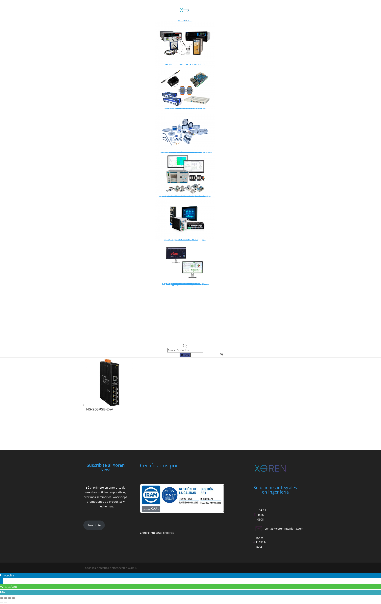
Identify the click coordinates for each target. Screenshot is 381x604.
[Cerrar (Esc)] (13, 598)
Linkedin (7, 575)
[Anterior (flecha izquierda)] (1, 602)
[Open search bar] (185, 347)
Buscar (185, 355)
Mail (3, 592)
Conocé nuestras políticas (157, 533)
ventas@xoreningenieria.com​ (284, 528)
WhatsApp (8, 587)
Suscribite (94, 525)
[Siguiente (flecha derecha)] (5, 602)
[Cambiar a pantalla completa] (5, 598)
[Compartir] (9, 598)
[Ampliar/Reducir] (1, 598)
